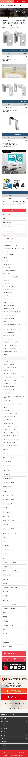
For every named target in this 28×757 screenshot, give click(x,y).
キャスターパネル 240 (9, 361)
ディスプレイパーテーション (10, 413)
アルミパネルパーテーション (10, 270)
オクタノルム (6, 579)
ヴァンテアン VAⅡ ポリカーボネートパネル (14, 248)
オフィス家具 (6, 629)
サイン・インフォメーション (10, 533)
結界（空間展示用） (8, 503)
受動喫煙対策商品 (7, 600)
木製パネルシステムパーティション (12, 345)
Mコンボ (6, 261)
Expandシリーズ (7, 461)
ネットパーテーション (9, 335)
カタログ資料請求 (15, 691)
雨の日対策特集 (7, 512)
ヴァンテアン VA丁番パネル (10, 245)
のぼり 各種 (6, 470)
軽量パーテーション (8, 321)
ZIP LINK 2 (6, 299)
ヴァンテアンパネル (8, 238)
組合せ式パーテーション (9, 392)
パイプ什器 (5, 621)
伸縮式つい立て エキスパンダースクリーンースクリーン (14, 397)
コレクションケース (8, 231)
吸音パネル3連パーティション (11, 351)
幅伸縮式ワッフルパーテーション (11, 432)
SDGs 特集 (5, 591)
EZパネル (6, 257)
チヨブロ (3, 748)
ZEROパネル (7, 273)
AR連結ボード (7, 283)
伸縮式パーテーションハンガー (11, 348)
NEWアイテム (6, 214)
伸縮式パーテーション (9, 318)
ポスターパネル (7, 516)
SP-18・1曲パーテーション (10, 383)
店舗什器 (5, 537)
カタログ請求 (8, 1)
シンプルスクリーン (8, 423)
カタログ (3, 735)
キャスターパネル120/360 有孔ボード (12, 277)
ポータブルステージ (8, 495)
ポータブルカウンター (8, 466)
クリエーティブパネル (9, 264)
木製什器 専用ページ (8, 486)
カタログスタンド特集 (8, 528)
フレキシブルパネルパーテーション (12, 311)
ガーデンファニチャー (8, 554)
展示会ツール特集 (7, 478)
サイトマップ (21, 752)
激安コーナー (6, 612)
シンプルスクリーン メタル (10, 426)
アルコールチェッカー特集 (9, 604)
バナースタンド (7, 453)
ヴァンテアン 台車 (8, 251)
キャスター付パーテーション (10, 315)
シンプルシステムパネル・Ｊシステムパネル (14, 377)
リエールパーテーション (9, 416)
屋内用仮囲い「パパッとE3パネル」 (12, 342)
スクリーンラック (8, 400)
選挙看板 (5, 617)
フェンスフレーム (8, 339)
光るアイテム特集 (7, 222)
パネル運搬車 (7, 296)
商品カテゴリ (9, 17)
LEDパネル (5, 524)
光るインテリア (7, 633)
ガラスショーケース (8, 226)
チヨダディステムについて (7, 714)
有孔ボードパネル (8, 280)
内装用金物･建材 (7, 575)
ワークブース (6, 638)
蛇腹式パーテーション (9, 308)
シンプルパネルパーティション (11, 445)
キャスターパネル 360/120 (10, 364)
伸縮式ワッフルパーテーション (11, 435)
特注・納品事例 (4, 728)
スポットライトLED (8, 370)
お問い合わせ (22, 1)
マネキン (5, 541)
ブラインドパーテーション (10, 386)
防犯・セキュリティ (8, 558)
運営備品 (5, 508)
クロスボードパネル (8, 286)
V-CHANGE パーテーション (10, 289)
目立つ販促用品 (7, 474)
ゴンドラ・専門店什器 (8, 482)
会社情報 (10, 653)
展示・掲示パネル (15, 17)
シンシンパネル (7, 267)
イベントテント (7, 549)
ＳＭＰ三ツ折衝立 (8, 292)
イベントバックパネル (8, 457)
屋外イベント (6, 218)
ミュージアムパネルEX (9, 254)
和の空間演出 (6, 596)
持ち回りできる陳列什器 (9, 608)
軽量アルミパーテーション (10, 305)
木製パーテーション (8, 302)
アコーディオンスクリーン (10, 373)
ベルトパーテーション (8, 499)
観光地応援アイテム (8, 625)
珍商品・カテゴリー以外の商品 (10, 570)
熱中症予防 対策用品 (8, 646)
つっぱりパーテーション (9, 332)
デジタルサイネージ (8, 491)
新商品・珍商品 (4, 721)
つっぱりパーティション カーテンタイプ (13, 329)
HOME (4, 17)
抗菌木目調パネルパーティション (11, 439)
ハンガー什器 (6, 545)
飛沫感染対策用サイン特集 (9, 562)
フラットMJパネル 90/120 (10, 367)
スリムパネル (7, 407)
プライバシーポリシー (9, 752)
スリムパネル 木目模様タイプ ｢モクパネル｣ (14, 404)
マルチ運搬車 (7, 420)
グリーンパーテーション (9, 442)
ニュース (3, 731)
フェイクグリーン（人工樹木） (10, 587)
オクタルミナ (6, 583)
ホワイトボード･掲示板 (8, 520)
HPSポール (6, 410)
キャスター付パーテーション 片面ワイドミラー (14, 325)
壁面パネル (5, 449)
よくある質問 (12, 659)
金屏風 (5, 354)
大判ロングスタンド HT (9, 429)
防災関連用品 (6, 642)
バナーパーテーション (9, 389)
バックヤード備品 (7, 566)
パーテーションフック (9, 358)
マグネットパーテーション (10, 380)
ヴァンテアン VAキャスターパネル (12, 242)
